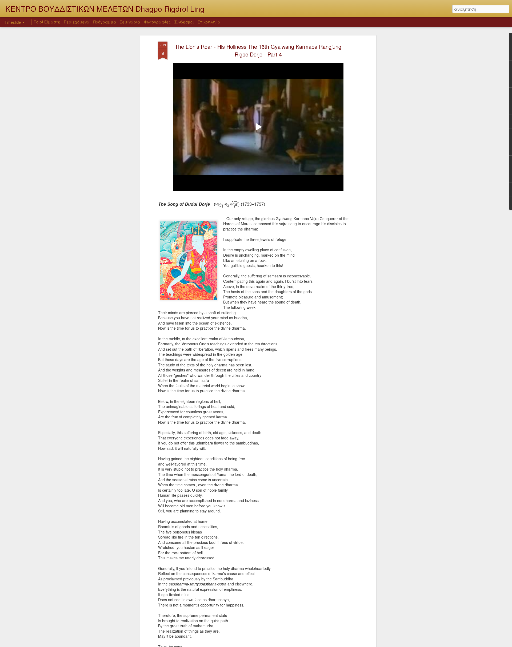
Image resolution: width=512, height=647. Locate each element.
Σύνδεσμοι (184, 22)
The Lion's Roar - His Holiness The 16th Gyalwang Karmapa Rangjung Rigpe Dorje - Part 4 (258, 50)
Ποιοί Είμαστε (47, 22)
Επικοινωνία (209, 22)
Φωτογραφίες (157, 22)
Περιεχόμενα (77, 22)
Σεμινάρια (130, 22)
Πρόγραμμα (104, 22)
